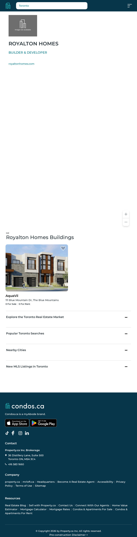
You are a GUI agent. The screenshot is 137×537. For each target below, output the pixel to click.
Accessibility (105, 481)
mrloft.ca (28, 481)
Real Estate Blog (15, 505)
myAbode (30, 414)
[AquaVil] (63, 248)
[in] (21, 433)
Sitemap (40, 485)
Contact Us (66, 505)
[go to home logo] (24, 406)
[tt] (8, 433)
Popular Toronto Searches (25, 333)
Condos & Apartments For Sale (92, 509)
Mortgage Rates (59, 509)
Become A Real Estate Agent (76, 481)
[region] (68, 149)
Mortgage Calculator (33, 509)
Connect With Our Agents (92, 505)
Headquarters (46, 481)
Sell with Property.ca (42, 505)
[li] (28, 433)
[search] (51, 5)
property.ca (12, 481)
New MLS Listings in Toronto (27, 366)
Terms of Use (24, 485)
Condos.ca (11, 414)
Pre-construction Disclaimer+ (68, 534)
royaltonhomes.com (21, 63)
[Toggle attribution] (7, 232)
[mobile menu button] (131, 5)
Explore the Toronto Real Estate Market (35, 317)
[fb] (14, 433)
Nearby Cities (16, 350)
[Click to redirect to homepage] (8, 6)
